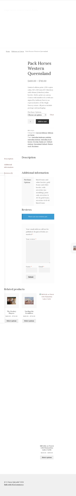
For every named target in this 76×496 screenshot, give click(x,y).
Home (8, 51)
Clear (52, 115)
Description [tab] (8, 159)
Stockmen (35, 146)
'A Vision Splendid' (16, 6)
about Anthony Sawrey (12, 26)
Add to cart (42, 121)
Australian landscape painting (41, 137)
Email (41, 267)
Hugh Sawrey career (21, 19)
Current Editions (41, 133)
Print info (7, 19)
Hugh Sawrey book (38, 19)
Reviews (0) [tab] (8, 173)
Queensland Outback (40, 144)
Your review (31, 239)
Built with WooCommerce (14, 485)
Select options (11, 321)
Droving (35, 142)
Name (29, 267)
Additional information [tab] (8, 166)
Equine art (42, 142)
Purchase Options (34, 112)
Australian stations (34, 139)
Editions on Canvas (17, 51)
